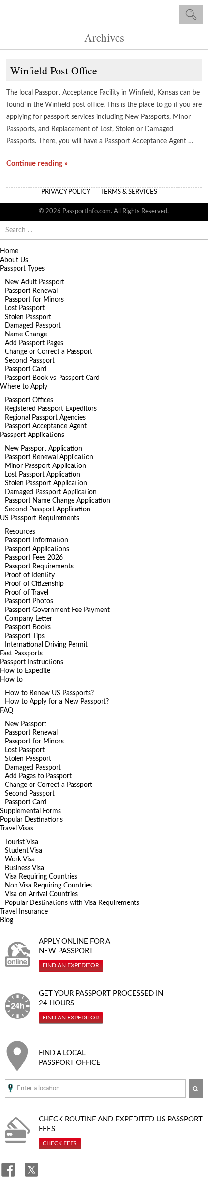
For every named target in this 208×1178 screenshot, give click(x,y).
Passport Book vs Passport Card (52, 378)
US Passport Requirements (39, 518)
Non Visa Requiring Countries (48, 885)
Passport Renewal (31, 291)
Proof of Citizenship (34, 584)
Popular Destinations (31, 819)
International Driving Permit (46, 644)
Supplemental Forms (30, 811)
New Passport (25, 724)
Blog (6, 920)
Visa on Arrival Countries (41, 894)
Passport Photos (29, 601)
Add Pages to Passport (38, 776)
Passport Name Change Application (57, 500)
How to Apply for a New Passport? (57, 701)
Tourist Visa (21, 842)
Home (9, 251)
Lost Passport (25, 308)
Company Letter (28, 618)
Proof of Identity (30, 575)
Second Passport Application (47, 509)
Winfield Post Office (53, 70)
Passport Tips (25, 636)
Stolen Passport (28, 317)
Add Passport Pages (34, 343)
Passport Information (36, 540)
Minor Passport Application (45, 466)
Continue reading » (37, 163)
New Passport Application (43, 448)
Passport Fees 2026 (34, 557)
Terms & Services (128, 192)
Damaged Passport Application (51, 492)
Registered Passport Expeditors (51, 409)
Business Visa (24, 868)
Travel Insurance (24, 911)
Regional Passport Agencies (45, 417)
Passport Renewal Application (49, 457)
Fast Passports (21, 653)
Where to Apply (23, 386)
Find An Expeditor (71, 965)
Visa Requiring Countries (41, 876)
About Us (14, 260)
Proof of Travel (26, 592)
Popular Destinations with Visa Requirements (72, 903)
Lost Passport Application (42, 474)
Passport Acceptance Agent (46, 426)
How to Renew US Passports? (49, 693)
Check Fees (60, 1143)
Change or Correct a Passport (48, 352)
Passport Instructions (31, 662)
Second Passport (30, 360)
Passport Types (22, 268)
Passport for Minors (34, 299)
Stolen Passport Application (46, 483)
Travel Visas (16, 828)
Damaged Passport (33, 325)
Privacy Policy (65, 192)
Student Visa (23, 850)
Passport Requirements (39, 566)
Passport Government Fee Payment (57, 610)
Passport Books (28, 627)
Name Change (26, 334)
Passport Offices (29, 400)
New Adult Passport (34, 282)
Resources (20, 531)
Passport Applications (32, 435)
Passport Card (25, 369)
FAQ (6, 710)
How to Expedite (25, 671)
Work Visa (20, 859)
